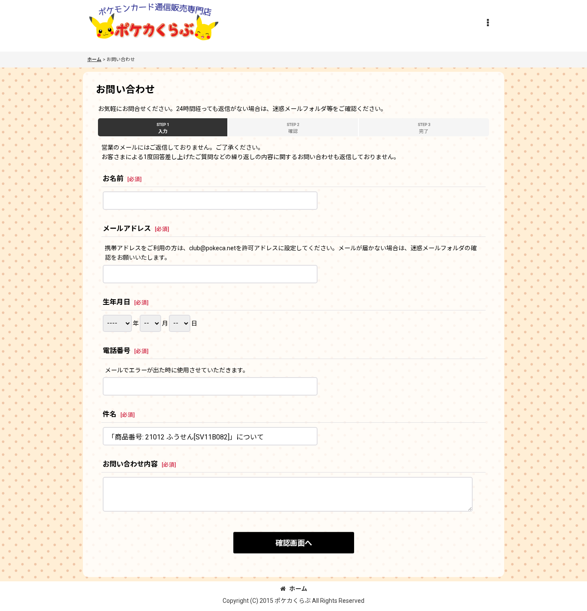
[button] (487, 22)
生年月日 (116, 302)
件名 (109, 414)
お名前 (113, 179)
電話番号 (116, 351)
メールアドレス (127, 228)
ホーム (298, 588)
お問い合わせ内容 (130, 464)
